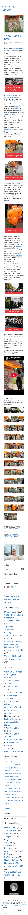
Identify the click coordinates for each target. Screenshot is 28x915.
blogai (12, 765)
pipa (13, 782)
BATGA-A (16, 528)
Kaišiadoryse (14, 101)
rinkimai (6, 537)
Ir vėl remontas (11, 641)
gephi (13, 767)
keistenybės (18, 773)
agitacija (11, 534)
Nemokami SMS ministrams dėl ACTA (13, 649)
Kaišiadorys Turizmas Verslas (12, 265)
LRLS (19, 776)
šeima (21, 800)
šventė (13, 537)
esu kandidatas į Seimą (17, 105)
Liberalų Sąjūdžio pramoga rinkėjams (13, 49)
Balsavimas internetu (11, 744)
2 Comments (20, 537)
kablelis (16, 534)
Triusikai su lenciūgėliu (9, 631)
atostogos (16, 762)
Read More (17, 905)
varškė (16, 797)
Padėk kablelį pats (12, 37)
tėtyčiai (16, 794)
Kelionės (14, 533)
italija (14, 771)
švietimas (7, 803)
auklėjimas (7, 765)
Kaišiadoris (14, 74)
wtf (17, 800)
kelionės (12, 535)
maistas (8, 779)
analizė (11, 762)
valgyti (12, 797)
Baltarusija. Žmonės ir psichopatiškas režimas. (11, 700)
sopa (15, 791)
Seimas (10, 537)
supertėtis (7, 794)
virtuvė (7, 800)
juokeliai (11, 774)
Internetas (9, 770)
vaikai (7, 797)
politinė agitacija (15, 536)
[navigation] (14, 910)
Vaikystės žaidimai (12, 620)
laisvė (15, 776)
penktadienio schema (14, 781)
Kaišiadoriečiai (8, 129)
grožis (17, 768)
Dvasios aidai (10, 611)
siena (12, 791)
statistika (19, 791)
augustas (21, 762)
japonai (18, 771)
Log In (5, 912)
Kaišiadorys (7, 535)
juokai (6, 774)
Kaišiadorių (16, 107)
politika (18, 533)
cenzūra (17, 765)
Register (6, 913)
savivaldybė (8, 789)
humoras (21, 768)
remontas (7, 785)
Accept (11, 905)
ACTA (6, 761)
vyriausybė (13, 800)
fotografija (7, 768)
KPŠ (11, 776)
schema (16, 788)
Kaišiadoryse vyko (9, 97)
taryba (12, 794)
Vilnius (20, 797)
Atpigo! (7, 626)
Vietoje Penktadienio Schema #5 (13, 616)
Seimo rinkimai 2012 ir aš (13, 637)
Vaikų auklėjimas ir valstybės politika (12, 657)
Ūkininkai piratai (11, 644)
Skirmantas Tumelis (8, 7)
